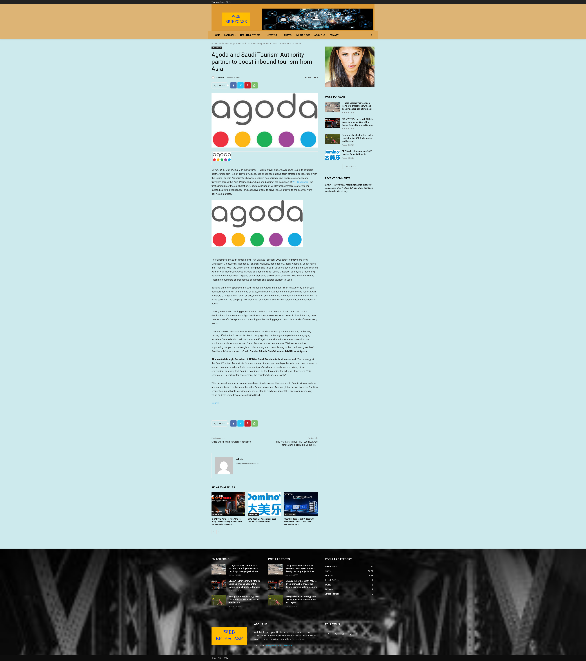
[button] (370, 35)
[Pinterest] (247, 85)
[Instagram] (335, 634)
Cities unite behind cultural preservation (231, 441)
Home (214, 43)
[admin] (213, 77)
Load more (349, 166)
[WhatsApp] (254, 85)
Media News (224, 43)
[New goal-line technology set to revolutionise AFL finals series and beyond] (332, 139)
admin (221, 77)
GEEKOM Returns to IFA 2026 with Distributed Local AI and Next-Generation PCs (299, 522)
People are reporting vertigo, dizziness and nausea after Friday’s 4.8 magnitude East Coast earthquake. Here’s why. (349, 188)
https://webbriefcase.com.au (247, 464)
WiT (300, 181)
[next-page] (218, 532)
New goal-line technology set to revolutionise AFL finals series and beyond (357, 138)
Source (215, 403)
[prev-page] (213, 532)
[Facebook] (233, 85)
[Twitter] (240, 85)
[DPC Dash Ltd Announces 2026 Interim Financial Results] (264, 504)
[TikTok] (343, 634)
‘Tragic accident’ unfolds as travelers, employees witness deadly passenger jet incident (356, 106)
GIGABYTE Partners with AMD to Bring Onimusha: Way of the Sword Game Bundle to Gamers (227, 522)
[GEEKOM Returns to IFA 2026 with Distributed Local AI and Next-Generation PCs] (301, 504)
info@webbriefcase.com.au (279, 645)
